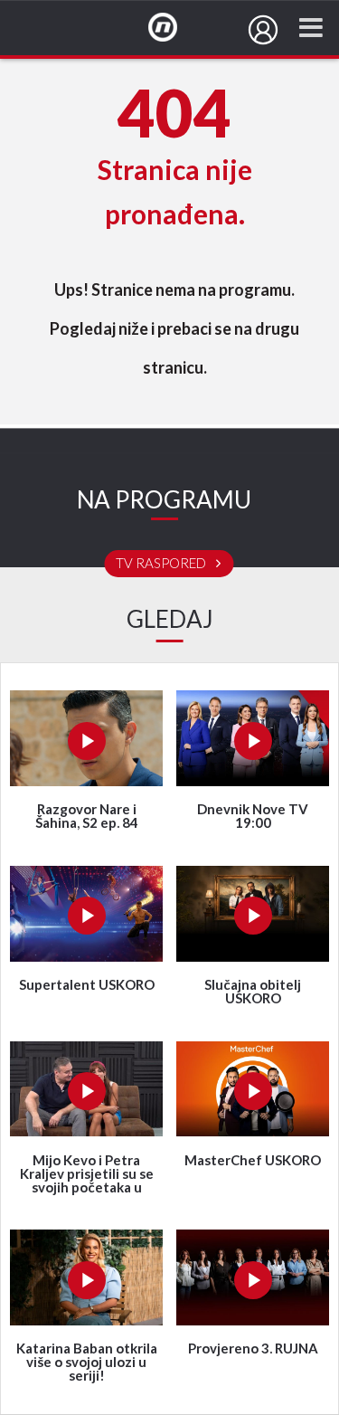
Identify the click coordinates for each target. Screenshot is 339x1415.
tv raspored (162, 564)
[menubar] (263, 30)
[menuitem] (263, 30)
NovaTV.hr (174, 28)
